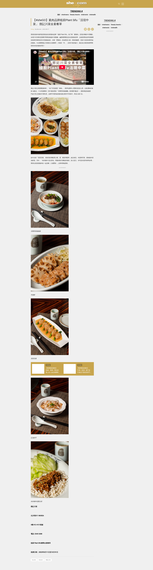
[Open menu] (122, 4)
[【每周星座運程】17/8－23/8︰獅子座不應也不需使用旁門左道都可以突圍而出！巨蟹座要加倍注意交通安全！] (70, 369)
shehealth (92, 14)
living (32, 29)
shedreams (65, 14)
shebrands (84, 14)
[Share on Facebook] (85, 29)
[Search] (119, 4)
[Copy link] (92, 29)
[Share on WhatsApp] (88, 29)
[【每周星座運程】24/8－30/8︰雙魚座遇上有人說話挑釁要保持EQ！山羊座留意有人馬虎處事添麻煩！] (38, 369)
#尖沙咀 (34, 560)
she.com (39, 29)
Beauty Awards (75, 14)
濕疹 (58, 14)
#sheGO (41, 560)
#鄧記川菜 (48, 560)
